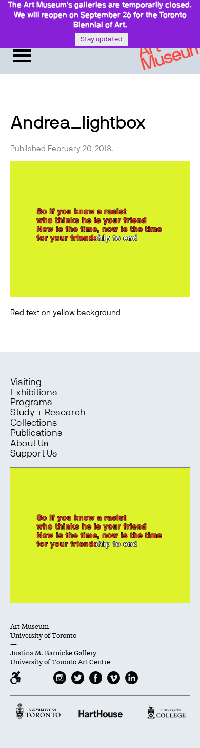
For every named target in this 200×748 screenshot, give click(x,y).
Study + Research (47, 412)
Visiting (26, 382)
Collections (33, 423)
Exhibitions (33, 392)
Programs (31, 402)
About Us (29, 443)
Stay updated (102, 39)
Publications (36, 433)
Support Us (33, 454)
